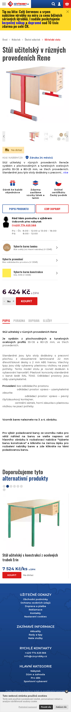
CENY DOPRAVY (52, 209)
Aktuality (35, 631)
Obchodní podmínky (35, 599)
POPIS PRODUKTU (19, 209)
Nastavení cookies (35, 616)
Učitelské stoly (52, 39)
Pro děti (35, 677)
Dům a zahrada (35, 674)
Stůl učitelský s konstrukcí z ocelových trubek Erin (30, 557)
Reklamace (35, 609)
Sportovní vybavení (35, 681)
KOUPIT (26, 301)
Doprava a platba (35, 606)
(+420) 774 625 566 (24, 225)
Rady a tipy (35, 634)
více (65, 172)
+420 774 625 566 (35, 652)
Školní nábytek (32, 39)
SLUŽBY (47, 321)
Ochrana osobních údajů (35, 602)
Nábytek (16, 39)
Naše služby (35, 638)
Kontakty (35, 613)
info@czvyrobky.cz (35, 656)
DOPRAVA (33, 321)
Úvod (4, 39)
